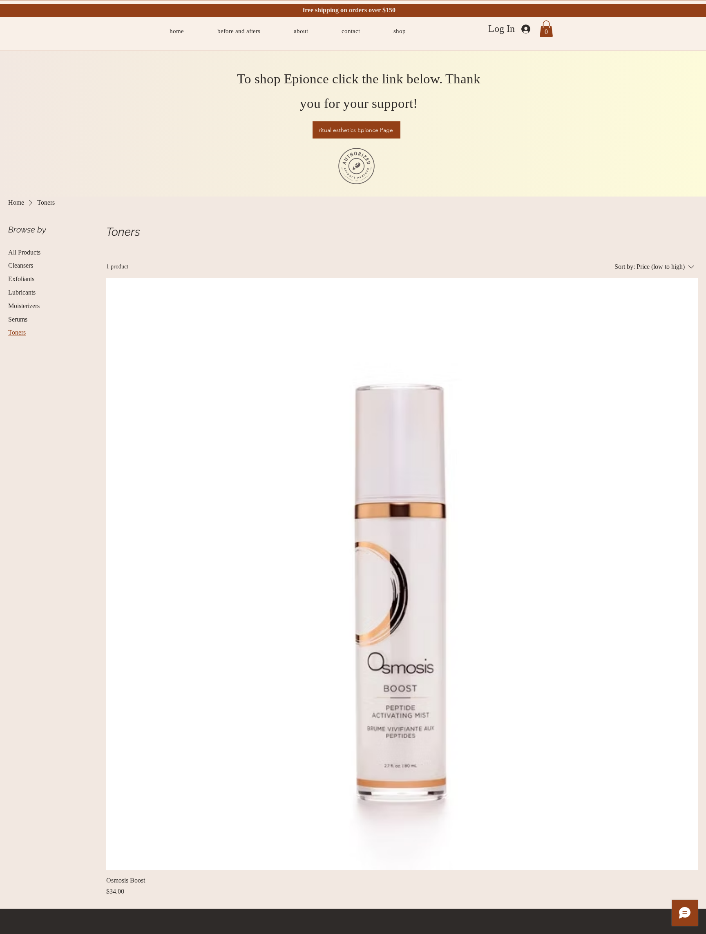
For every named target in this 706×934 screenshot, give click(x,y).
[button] (546, 28)
